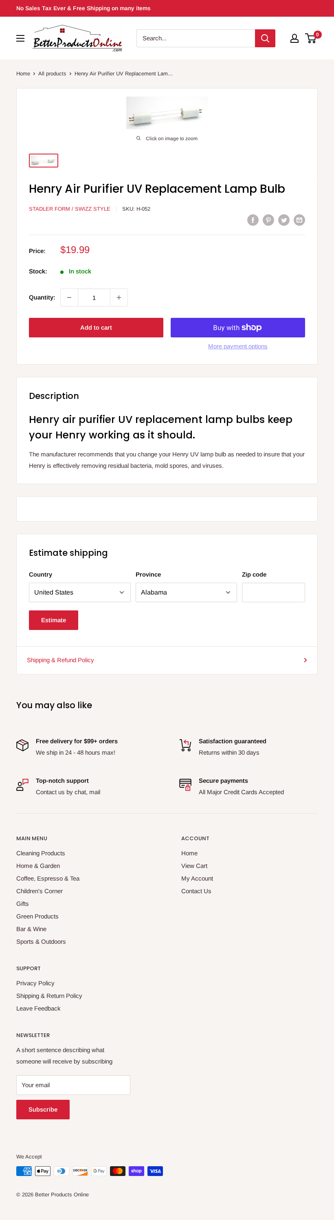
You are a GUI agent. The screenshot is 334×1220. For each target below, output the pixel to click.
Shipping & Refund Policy (60, 659)
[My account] (294, 38)
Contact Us (196, 890)
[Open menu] (20, 38)
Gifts (22, 903)
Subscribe (43, 1109)
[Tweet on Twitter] (284, 220)
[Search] (265, 38)
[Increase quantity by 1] (118, 297)
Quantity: (42, 297)
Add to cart (96, 327)
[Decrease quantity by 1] (69, 297)
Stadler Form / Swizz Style (69, 209)
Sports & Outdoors (41, 941)
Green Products (37, 916)
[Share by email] (299, 220)
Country (40, 574)
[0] (311, 38)
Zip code (254, 574)
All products (52, 73)
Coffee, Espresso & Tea (47, 878)
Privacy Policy (35, 983)
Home (23, 73)
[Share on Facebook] (253, 220)
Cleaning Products (40, 853)
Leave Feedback (38, 1008)
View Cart (194, 865)
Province (148, 574)
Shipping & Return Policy (49, 995)
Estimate (53, 620)
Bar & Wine (31, 928)
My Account (197, 878)
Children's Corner (39, 890)
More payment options (238, 346)
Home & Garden (38, 865)
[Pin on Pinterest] (268, 220)
